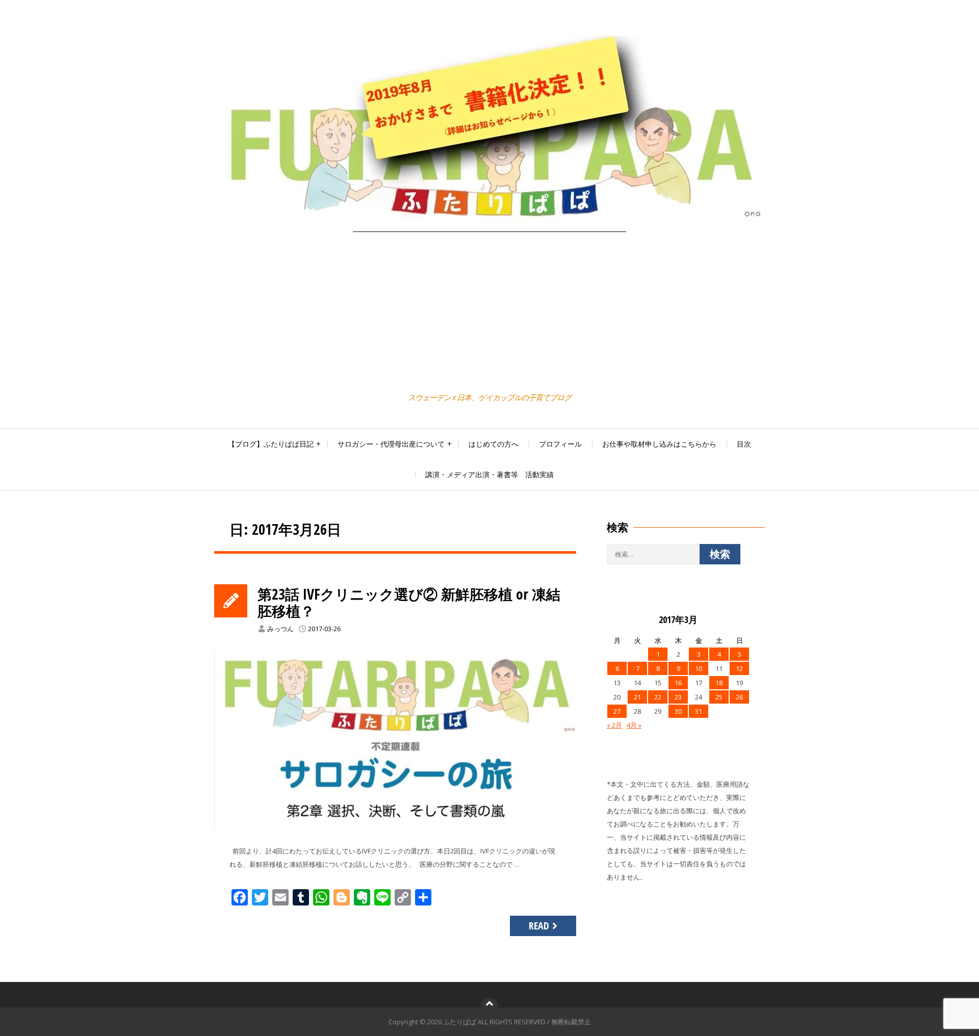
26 (739, 697)
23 (678, 697)
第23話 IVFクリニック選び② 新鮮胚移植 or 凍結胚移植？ (408, 602)
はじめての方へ (494, 444)
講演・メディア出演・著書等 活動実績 (489, 474)
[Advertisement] (489, 313)
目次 (744, 444)
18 (719, 682)
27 (617, 711)
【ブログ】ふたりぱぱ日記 (271, 444)
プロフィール (560, 444)
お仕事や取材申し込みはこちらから (659, 444)
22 (657, 697)
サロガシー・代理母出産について (391, 444)
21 (637, 697)
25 (719, 697)
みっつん (280, 628)
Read (539, 926)
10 (698, 668)
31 (698, 711)
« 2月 (614, 725)
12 (739, 668)
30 (678, 711)
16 (678, 682)
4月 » (634, 725)
